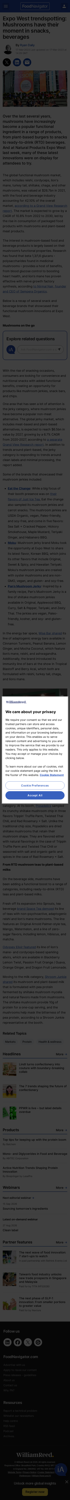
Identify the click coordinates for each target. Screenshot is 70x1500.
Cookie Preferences (35, 785)
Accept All (35, 795)
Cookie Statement (52, 775)
